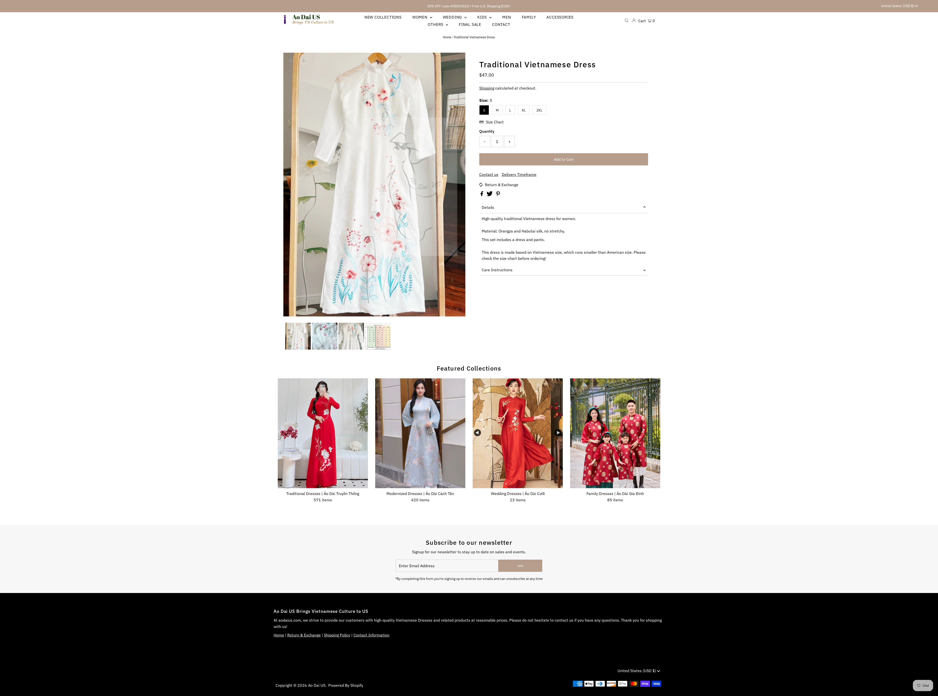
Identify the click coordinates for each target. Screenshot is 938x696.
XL (524, 110)
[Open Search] (626, 20)
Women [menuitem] (420, 17)
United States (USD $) (898, 6)
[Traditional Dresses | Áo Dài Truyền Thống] (323, 433)
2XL (539, 110)
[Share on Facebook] (482, 194)
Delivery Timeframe (519, 174)
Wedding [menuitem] (453, 17)
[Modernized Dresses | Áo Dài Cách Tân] (420, 433)
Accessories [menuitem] (560, 17)
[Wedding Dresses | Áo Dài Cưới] (518, 433)
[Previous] (291, 60)
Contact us (488, 174)
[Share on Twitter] (490, 194)
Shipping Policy (337, 635)
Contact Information (371, 635)
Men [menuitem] (506, 17)
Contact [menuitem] (501, 24)
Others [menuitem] (436, 24)
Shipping (486, 88)
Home (447, 37)
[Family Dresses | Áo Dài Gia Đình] (615, 433)
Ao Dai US (316, 685)
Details (488, 207)
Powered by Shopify (345, 685)
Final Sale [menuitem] (470, 24)
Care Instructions (497, 269)
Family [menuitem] (529, 17)
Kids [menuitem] (482, 17)
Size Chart (495, 122)
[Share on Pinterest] (498, 194)
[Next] (303, 60)
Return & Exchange (501, 184)
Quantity (486, 131)
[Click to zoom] (457, 60)
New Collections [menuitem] (383, 17)
